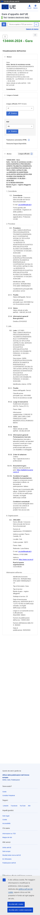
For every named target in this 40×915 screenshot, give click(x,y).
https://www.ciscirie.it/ (26, 559)
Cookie (4, 819)
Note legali (5, 816)
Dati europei (6, 851)
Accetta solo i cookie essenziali (20, 910)
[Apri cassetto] (5, 36)
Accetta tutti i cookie (16, 904)
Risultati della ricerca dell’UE (11, 855)
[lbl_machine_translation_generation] (29, 140)
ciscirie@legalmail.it (24, 205)
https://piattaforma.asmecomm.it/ (23, 471)
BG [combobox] (9, 126)
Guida (4, 791)
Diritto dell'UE (6, 847)
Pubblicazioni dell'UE (9, 863)
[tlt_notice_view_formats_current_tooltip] (32, 154)
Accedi (29, 8)
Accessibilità (6, 823)
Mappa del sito (7, 837)
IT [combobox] (8, 108)
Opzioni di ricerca (32, 29)
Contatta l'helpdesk (8, 795)
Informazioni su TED (9, 833)
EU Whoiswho (6, 859)
